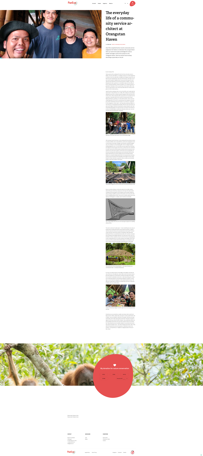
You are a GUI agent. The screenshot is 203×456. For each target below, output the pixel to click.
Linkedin (124, 452)
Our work (94, 3)
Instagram (114, 452)
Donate (99, 3)
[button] (127, 3)
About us (110, 3)
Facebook (120, 452)
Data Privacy (94, 452)
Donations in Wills (106, 439)
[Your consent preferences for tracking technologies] (201, 455)
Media (86, 439)
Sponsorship (105, 437)
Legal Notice (87, 452)
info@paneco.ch (70, 443)
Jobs (86, 437)
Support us (105, 3)
